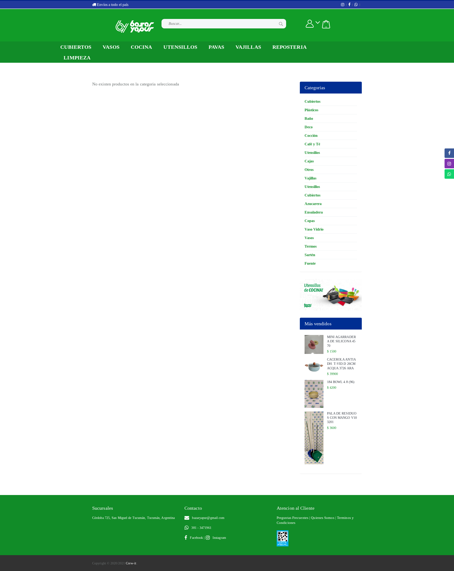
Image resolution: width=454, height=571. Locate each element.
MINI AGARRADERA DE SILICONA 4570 (341, 341)
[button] (326, 24)
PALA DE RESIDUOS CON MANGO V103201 (342, 418)
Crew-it (131, 563)
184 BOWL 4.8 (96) (341, 382)
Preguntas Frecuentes (293, 518)
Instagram (218, 538)
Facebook (195, 538)
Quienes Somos (323, 518)
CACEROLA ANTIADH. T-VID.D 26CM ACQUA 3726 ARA (341, 364)
